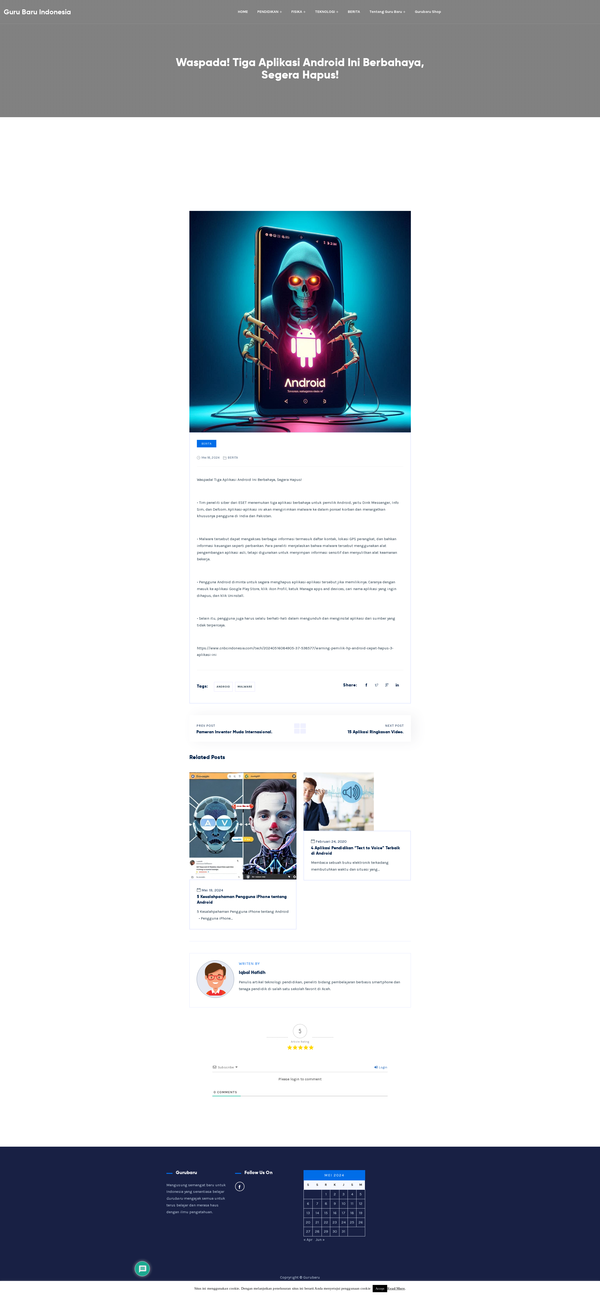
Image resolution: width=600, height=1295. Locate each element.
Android (223, 686)
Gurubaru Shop (428, 11)
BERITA (354, 11)
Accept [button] (380, 1288)
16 (335, 1213)
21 (317, 1222)
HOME (243, 11)
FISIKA (296, 11)
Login (382, 1067)
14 (317, 1213)
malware (245, 686)
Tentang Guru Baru (385, 11)
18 (352, 1213)
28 (317, 1231)
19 (360, 1213)
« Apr (308, 1239)
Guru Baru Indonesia (37, 11)
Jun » (320, 1239)
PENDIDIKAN (267, 11)
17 (343, 1213)
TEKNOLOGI (325, 11)
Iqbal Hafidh (252, 972)
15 (326, 1213)
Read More (396, 1288)
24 (343, 1222)
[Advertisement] (300, 152)
